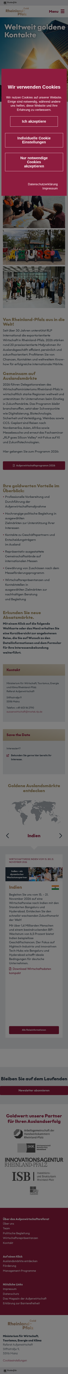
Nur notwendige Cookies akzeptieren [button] (34, 162)
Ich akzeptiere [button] (34, 121)
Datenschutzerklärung (43, 184)
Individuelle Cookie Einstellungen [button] (34, 140)
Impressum (50, 188)
